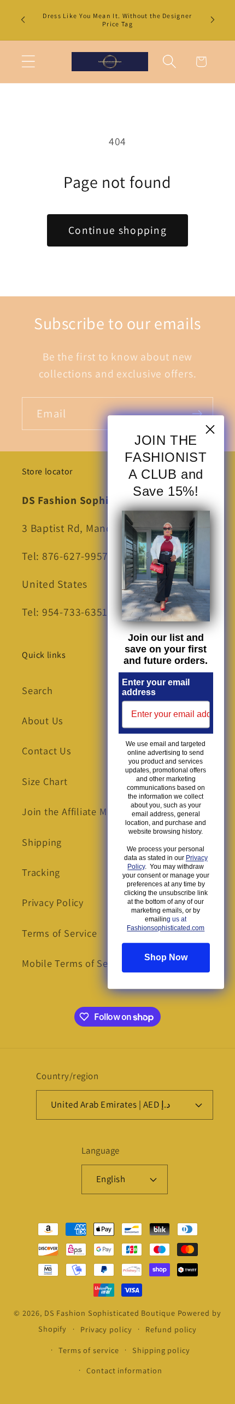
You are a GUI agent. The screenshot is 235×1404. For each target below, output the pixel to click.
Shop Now (165, 957)
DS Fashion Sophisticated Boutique (111, 1313)
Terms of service (88, 1350)
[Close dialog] (210, 429)
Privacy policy (106, 1329)
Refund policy (171, 1329)
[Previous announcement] (23, 20)
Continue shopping (117, 230)
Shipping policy (161, 1350)
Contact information (124, 1370)
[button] (28, 61)
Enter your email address (156, 687)
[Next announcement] (213, 20)
